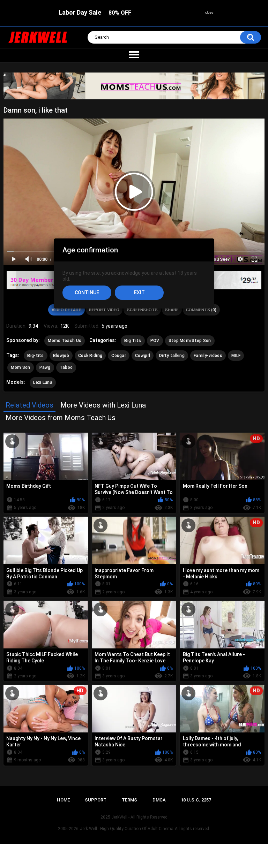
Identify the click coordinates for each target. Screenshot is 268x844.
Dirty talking (172, 355)
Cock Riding (90, 355)
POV (154, 340)
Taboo (66, 367)
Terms (129, 800)
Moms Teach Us (64, 340)
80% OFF (120, 12)
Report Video (104, 309)
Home (63, 800)
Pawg (45, 367)
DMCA (159, 800)
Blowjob (61, 355)
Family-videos (208, 355)
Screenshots (142, 309)
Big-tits (35, 355)
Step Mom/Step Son (190, 340)
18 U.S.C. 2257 (196, 800)
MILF (235, 355)
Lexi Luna (42, 382)
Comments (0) (201, 309)
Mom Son (20, 367)
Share (172, 309)
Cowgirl (142, 355)
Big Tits (132, 340)
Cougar (118, 355)
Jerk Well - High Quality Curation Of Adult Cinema (126, 828)
